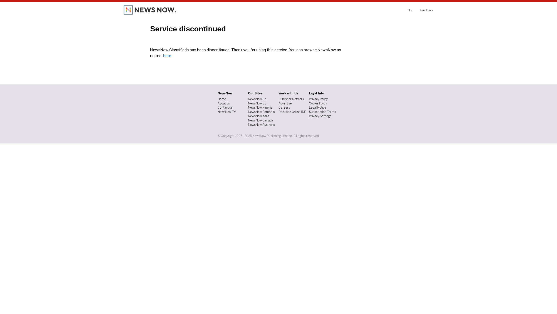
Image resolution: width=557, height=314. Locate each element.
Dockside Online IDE (292, 112)
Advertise (285, 103)
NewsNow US (257, 103)
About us (224, 103)
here (167, 55)
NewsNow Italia (258, 116)
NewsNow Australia (261, 125)
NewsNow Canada (260, 120)
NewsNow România (261, 112)
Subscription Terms (322, 112)
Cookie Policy (318, 103)
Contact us (225, 107)
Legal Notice (317, 107)
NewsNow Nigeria (260, 107)
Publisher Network (291, 99)
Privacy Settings (320, 116)
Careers (284, 107)
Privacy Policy (318, 99)
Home (222, 99)
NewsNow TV (227, 112)
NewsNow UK (257, 99)
